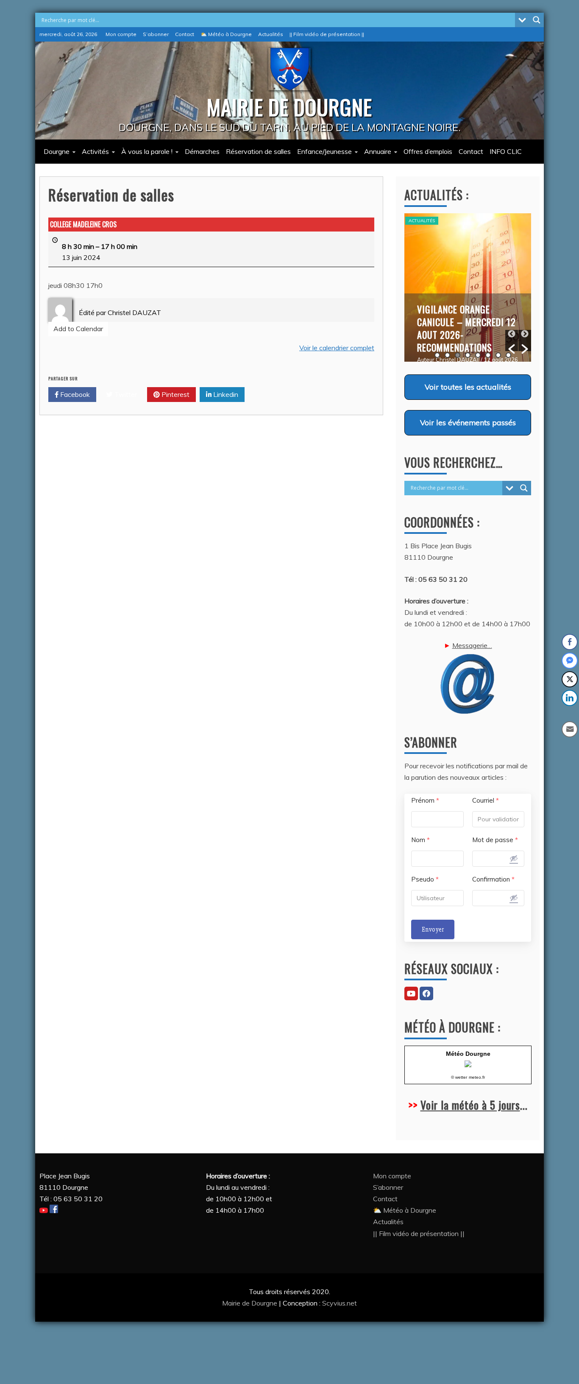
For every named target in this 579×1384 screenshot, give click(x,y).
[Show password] (513, 858)
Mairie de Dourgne (250, 1303)
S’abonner (156, 34)
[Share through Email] (570, 729)
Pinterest (174, 394)
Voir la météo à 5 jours (470, 1105)
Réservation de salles (258, 151)
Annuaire (377, 151)
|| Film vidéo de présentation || (327, 34)
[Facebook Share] (570, 642)
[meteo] (468, 1065)
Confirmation (493, 879)
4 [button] (467, 355)
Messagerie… (472, 645)
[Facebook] (426, 993)
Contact (184, 34)
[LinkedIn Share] (570, 698)
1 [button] (437, 355)
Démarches (202, 151)
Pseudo (425, 879)
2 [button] (447, 355)
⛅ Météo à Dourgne (226, 34)
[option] (467, 287)
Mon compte (121, 34)
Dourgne (57, 151)
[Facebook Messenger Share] (570, 661)
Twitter (125, 394)
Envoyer (433, 929)
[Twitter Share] (570, 679)
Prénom (425, 800)
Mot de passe (495, 840)
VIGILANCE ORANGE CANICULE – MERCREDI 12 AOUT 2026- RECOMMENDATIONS (466, 328)
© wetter (459, 1077)
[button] (511, 340)
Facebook (74, 394)
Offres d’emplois (428, 151)
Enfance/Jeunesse (324, 151)
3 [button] (457, 355)
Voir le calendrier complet (336, 347)
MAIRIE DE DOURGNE (289, 106)
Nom (420, 840)
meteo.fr (477, 1077)
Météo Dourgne (468, 1053)
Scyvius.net (339, 1303)
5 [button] (478, 355)
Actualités (270, 34)
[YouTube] (411, 993)
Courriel (485, 800)
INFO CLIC (506, 151)
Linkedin (225, 394)
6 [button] (488, 355)
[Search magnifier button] (536, 20)
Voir (468, 386)
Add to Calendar (78, 328)
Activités (95, 151)
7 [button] (498, 355)
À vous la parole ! (147, 151)
